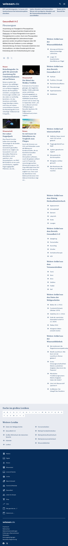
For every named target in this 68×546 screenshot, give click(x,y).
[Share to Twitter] (11, 58)
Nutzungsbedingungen (9, 537)
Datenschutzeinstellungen (10, 531)
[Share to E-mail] (4, 58)
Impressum (6, 527)
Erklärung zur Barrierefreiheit (11, 533)
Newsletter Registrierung (10, 539)
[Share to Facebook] (8, 58)
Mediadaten (6, 535)
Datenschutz (6, 529)
